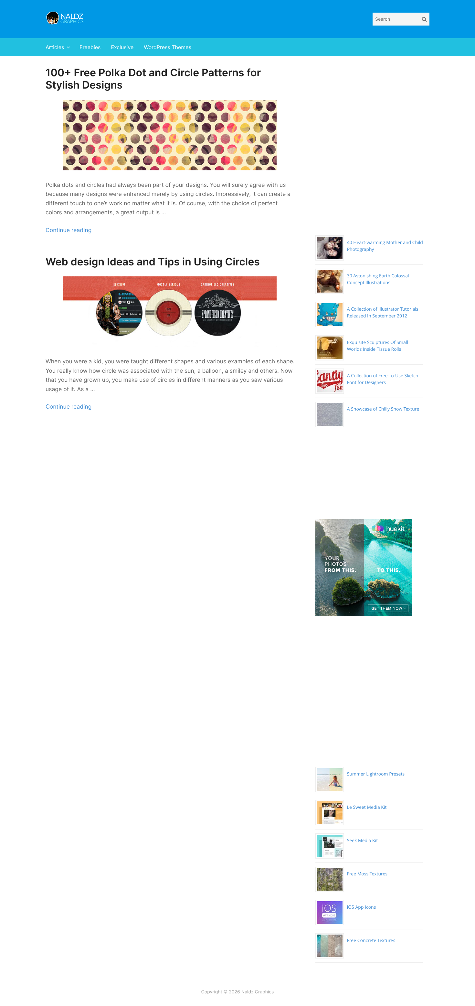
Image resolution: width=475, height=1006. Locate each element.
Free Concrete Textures (371, 940)
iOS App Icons (361, 907)
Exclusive (122, 47)
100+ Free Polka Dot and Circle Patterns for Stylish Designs (153, 78)
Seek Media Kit (362, 841)
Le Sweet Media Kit (367, 807)
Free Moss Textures (367, 874)
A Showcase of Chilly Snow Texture (383, 409)
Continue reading (68, 230)
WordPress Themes (167, 47)
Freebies (89, 47)
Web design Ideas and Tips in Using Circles (153, 261)
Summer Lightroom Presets (376, 774)
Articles (55, 47)
